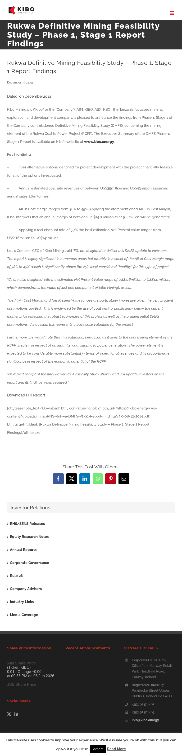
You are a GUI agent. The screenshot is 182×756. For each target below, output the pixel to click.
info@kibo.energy (145, 720)
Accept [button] (98, 749)
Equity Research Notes (29, 537)
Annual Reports (23, 550)
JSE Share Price (21, 684)
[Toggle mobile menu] (172, 13)
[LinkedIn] (16, 714)
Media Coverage (24, 615)
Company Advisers (26, 589)
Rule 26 (16, 576)
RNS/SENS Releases (27, 524)
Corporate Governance (29, 563)
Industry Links (22, 602)
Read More (116, 749)
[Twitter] (9, 714)
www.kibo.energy (99, 142)
